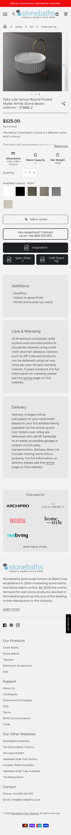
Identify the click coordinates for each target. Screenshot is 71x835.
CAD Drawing (58, 259)
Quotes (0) (68, 623)
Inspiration (40, 247)
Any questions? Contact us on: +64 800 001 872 (35, 234)
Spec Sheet (25, 259)
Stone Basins (11, 653)
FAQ (6, 706)
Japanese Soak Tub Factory (20, 759)
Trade (6, 724)
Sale (5, 671)
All (31, 26)
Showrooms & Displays (17, 700)
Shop (18, 26)
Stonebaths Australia (16, 741)
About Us (9, 688)
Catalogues (10, 694)
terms (27, 378)
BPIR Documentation (16, 718)
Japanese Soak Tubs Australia (21, 771)
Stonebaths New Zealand (25, 813)
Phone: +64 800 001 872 (18, 793)
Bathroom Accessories (17, 665)
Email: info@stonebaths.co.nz (21, 799)
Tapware (8, 659)
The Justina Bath (13, 753)
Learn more (11, 609)
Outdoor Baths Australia (18, 765)
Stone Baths (11, 647)
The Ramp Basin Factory (18, 747)
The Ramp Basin (13, 777)
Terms (7, 712)
